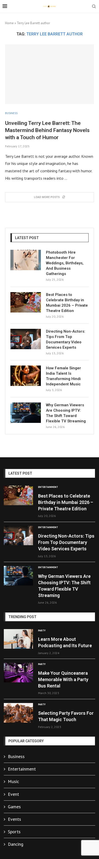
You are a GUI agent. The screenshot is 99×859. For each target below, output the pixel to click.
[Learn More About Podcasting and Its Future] (18, 639)
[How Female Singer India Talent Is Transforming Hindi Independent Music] (25, 376)
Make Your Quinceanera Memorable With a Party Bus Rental (63, 679)
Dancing (15, 844)
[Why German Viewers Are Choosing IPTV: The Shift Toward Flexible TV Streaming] (25, 412)
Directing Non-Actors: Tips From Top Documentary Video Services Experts (65, 339)
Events (14, 819)
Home (9, 23)
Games (14, 807)
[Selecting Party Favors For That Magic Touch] (18, 713)
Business (16, 756)
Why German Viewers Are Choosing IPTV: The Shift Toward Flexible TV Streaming (66, 413)
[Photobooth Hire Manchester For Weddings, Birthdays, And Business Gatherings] (25, 260)
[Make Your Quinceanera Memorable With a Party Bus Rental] (18, 672)
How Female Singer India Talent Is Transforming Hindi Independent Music (63, 376)
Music (13, 781)
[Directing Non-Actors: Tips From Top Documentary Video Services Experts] (25, 339)
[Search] (93, 7)
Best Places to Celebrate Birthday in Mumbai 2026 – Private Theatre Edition (67, 302)
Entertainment (22, 769)
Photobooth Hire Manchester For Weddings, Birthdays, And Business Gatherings (65, 263)
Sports (14, 832)
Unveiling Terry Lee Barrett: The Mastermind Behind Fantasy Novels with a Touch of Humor (47, 130)
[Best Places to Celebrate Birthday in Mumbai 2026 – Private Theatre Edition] (25, 302)
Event (13, 794)
